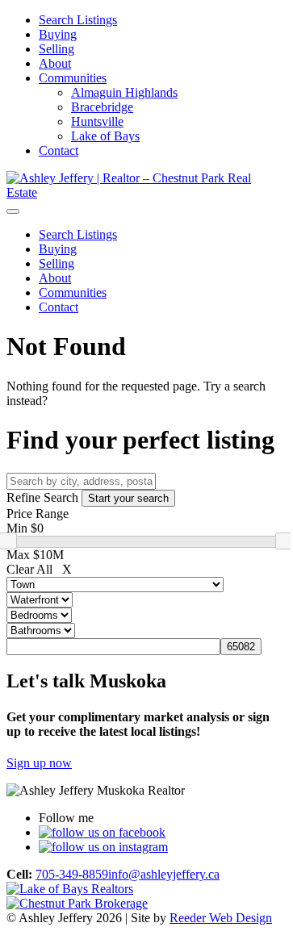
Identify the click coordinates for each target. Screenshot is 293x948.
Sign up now (39, 763)
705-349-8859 (72, 874)
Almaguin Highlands (124, 92)
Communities (73, 78)
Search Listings (78, 20)
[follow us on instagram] (103, 847)
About (55, 63)
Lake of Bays (105, 136)
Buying (58, 34)
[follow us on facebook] (102, 832)
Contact (58, 150)
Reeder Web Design (221, 918)
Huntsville (97, 121)
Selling (56, 49)
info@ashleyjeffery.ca (164, 874)
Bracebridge (102, 107)
